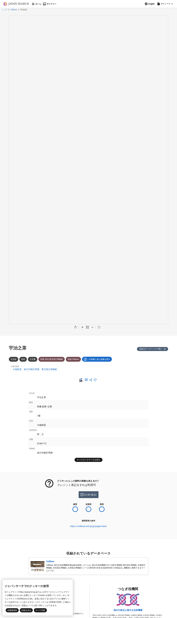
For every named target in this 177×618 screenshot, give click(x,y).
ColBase (14, 10)
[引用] (87, 380)
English (151, 4)
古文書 (33, 359)
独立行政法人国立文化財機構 (128, 610)
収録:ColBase (73, 359)
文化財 (13, 359)
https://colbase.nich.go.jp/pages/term (88, 526)
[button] (165, 4)
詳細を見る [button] (26, 610)
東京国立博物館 (49, 369)
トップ (4, 10)
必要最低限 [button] (12, 610)
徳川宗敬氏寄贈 (31, 369)
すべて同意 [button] (40, 610)
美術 (23, 359)
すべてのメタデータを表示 (88, 460)
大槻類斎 (17, 369)
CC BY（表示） (90, 494)
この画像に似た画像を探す (98, 359)
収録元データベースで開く (150, 349)
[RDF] (81, 380)
